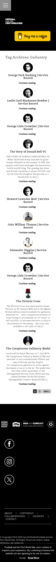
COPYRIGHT (26, 513)
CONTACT (11, 519)
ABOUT (8, 513)
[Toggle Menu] (5, 5)
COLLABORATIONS (14, 516)
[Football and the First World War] (28, 21)
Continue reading (27, 83)
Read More (33, 557)
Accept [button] (22, 558)
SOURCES (38, 516)
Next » (46, 391)
